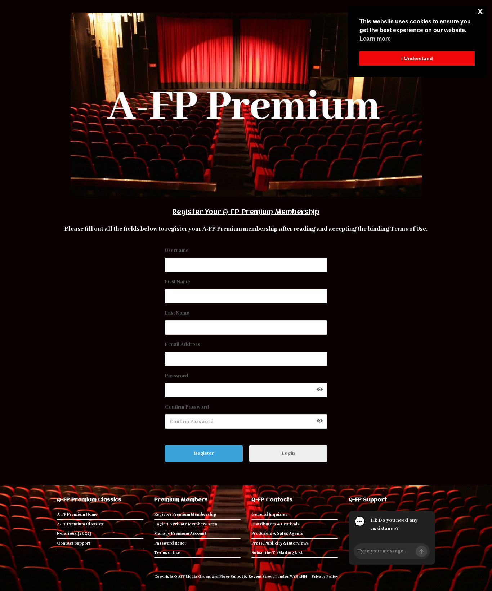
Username (177, 250)
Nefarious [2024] (74, 533)
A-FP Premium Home (77, 514)
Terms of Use (408, 229)
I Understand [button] (417, 58)
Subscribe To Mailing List (277, 552)
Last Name (177, 313)
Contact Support (73, 543)
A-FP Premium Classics (80, 524)
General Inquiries (269, 514)
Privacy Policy (325, 576)
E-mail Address (182, 344)
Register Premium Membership (185, 514)
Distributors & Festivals (275, 524)
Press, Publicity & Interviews (280, 543)
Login (288, 453)
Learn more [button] (375, 39)
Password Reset (170, 543)
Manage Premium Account (180, 533)
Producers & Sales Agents (277, 533)
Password (176, 376)
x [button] (480, 11)
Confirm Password (187, 407)
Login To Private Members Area (185, 524)
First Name (177, 282)
